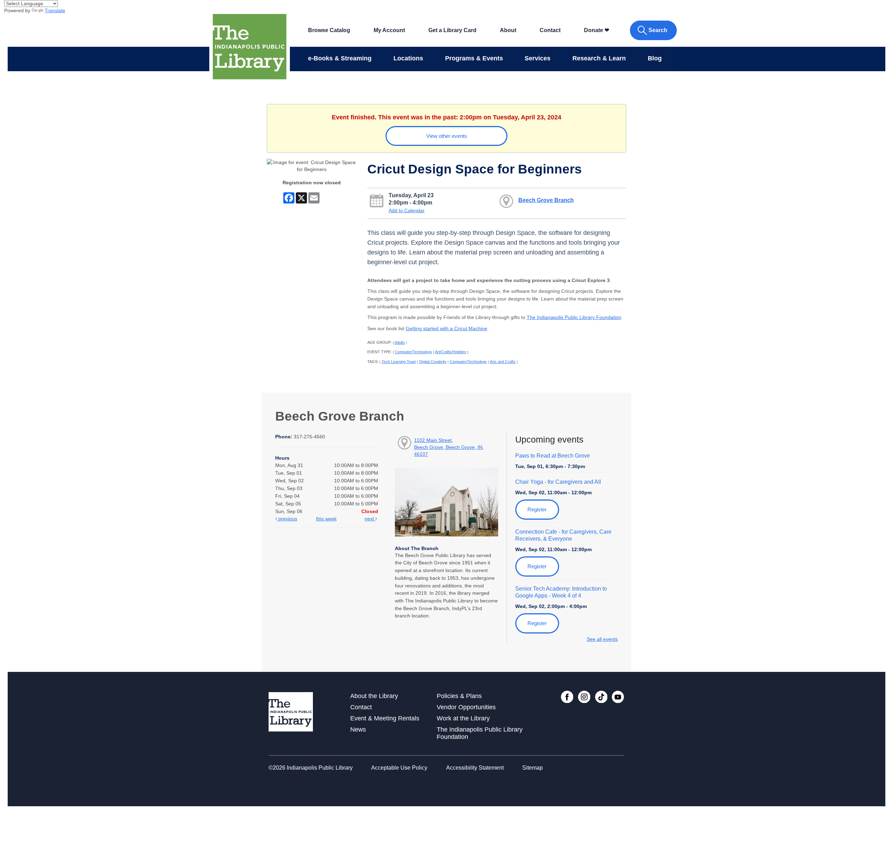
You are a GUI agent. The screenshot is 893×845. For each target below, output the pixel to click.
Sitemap (532, 768)
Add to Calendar (407, 210)
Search (657, 30)
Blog (655, 58)
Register (537, 509)
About (508, 30)
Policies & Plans (459, 695)
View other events (446, 136)
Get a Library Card (452, 30)
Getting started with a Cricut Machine (446, 328)
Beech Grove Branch (546, 200)
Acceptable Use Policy (399, 768)
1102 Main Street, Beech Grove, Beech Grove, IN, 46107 (449, 447)
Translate (55, 10)
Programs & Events (474, 58)
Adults (400, 342)
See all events (602, 639)
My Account (389, 30)
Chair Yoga (558, 482)
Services (537, 58)
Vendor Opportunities (466, 707)
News (358, 729)
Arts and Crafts (503, 362)
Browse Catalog (329, 30)
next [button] (370, 518)
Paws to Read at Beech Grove (552, 456)
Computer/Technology (413, 352)
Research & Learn (599, 58)
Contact (550, 30)
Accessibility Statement (475, 768)
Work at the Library (463, 718)
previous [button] (287, 518)
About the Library (374, 695)
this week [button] (326, 518)
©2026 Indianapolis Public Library (311, 768)
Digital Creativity (432, 362)
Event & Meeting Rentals (384, 718)
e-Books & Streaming (340, 58)
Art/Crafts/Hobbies (450, 352)
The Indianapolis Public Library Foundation (574, 317)
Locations (408, 58)
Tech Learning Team (399, 362)
